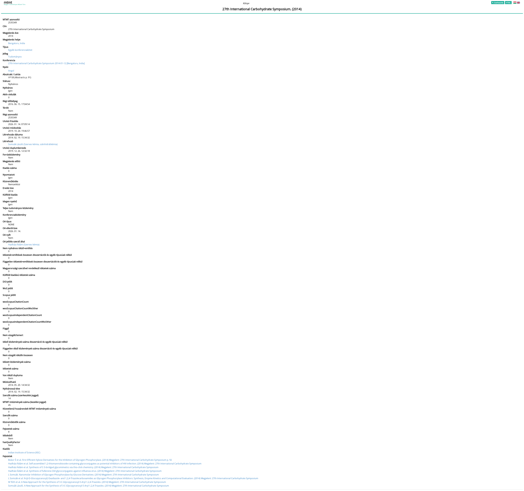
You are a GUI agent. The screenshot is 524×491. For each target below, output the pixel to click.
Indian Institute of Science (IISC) (24, 452)
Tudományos (15, 56)
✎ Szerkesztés (497, 2)
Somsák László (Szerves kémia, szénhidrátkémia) (33, 144)
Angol (11, 70)
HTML (508, 2)
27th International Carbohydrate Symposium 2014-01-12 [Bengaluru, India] (46, 63)
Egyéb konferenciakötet (20, 49)
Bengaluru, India (16, 43)
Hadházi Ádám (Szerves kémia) (23, 244)
